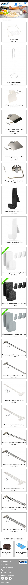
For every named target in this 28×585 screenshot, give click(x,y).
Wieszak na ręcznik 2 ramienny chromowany (14, 355)
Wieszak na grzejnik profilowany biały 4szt (14, 273)
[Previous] (1, 549)
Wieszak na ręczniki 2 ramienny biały (14, 400)
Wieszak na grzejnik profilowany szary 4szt (14, 334)
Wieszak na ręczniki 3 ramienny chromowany (14, 442)
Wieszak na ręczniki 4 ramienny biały (14, 488)
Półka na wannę (14, 39)
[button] (2, 12)
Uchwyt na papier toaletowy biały (14, 105)
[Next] (27, 549)
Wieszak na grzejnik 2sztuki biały (14, 242)
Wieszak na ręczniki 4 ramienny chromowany (14, 507)
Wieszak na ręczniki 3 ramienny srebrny (14, 464)
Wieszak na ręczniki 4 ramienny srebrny (14, 529)
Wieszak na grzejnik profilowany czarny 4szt (14, 303)
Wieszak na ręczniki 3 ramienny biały (14, 424)
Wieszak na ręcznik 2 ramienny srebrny (14, 376)
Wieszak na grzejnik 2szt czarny (14, 211)
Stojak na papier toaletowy (14, 82)
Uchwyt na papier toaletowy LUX (14, 181)
